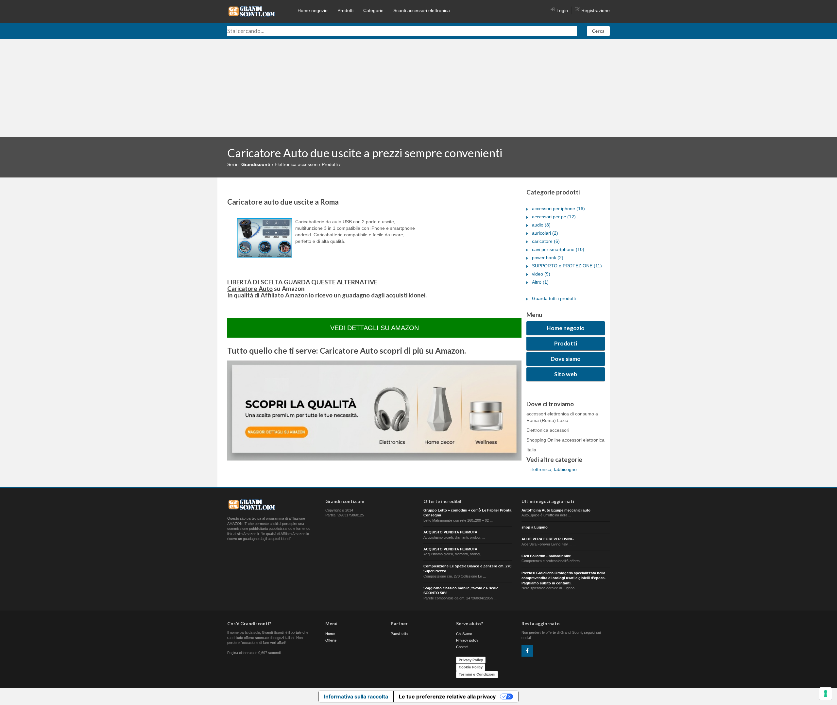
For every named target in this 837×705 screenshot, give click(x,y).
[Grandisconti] (251, 11)
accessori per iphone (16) (558, 208)
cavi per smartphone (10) (558, 249)
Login (562, 10)
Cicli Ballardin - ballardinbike (546, 556)
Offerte (330, 640)
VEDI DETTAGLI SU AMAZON (374, 327)
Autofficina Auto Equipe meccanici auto (555, 510)
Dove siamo (566, 358)
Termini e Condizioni (477, 674)
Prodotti (345, 10)
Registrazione (595, 10)
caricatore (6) (546, 241)
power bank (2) (547, 257)
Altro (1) (540, 282)
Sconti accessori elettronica (421, 10)
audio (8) (541, 224)
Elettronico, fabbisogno (553, 469)
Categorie (373, 10)
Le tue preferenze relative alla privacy (447, 696)
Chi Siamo (464, 634)
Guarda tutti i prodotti (554, 298)
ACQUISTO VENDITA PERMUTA (450, 532)
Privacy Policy (471, 660)
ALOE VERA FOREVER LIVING (547, 539)
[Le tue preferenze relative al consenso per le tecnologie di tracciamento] (825, 693)
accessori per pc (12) (554, 216)
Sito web (565, 374)
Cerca (598, 31)
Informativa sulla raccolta (356, 696)
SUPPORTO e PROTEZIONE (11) (567, 265)
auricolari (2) (545, 233)
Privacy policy (467, 640)
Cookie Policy (471, 667)
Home (330, 634)
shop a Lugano (534, 527)
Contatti (462, 647)
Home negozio (313, 10)
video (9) (541, 274)
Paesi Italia (399, 634)
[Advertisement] (418, 88)
